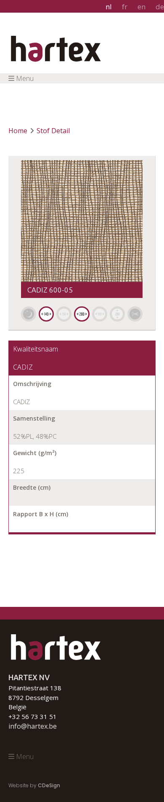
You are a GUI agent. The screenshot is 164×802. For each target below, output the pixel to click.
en (141, 6)
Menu (25, 78)
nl (109, 6)
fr (124, 6)
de (160, 6)
